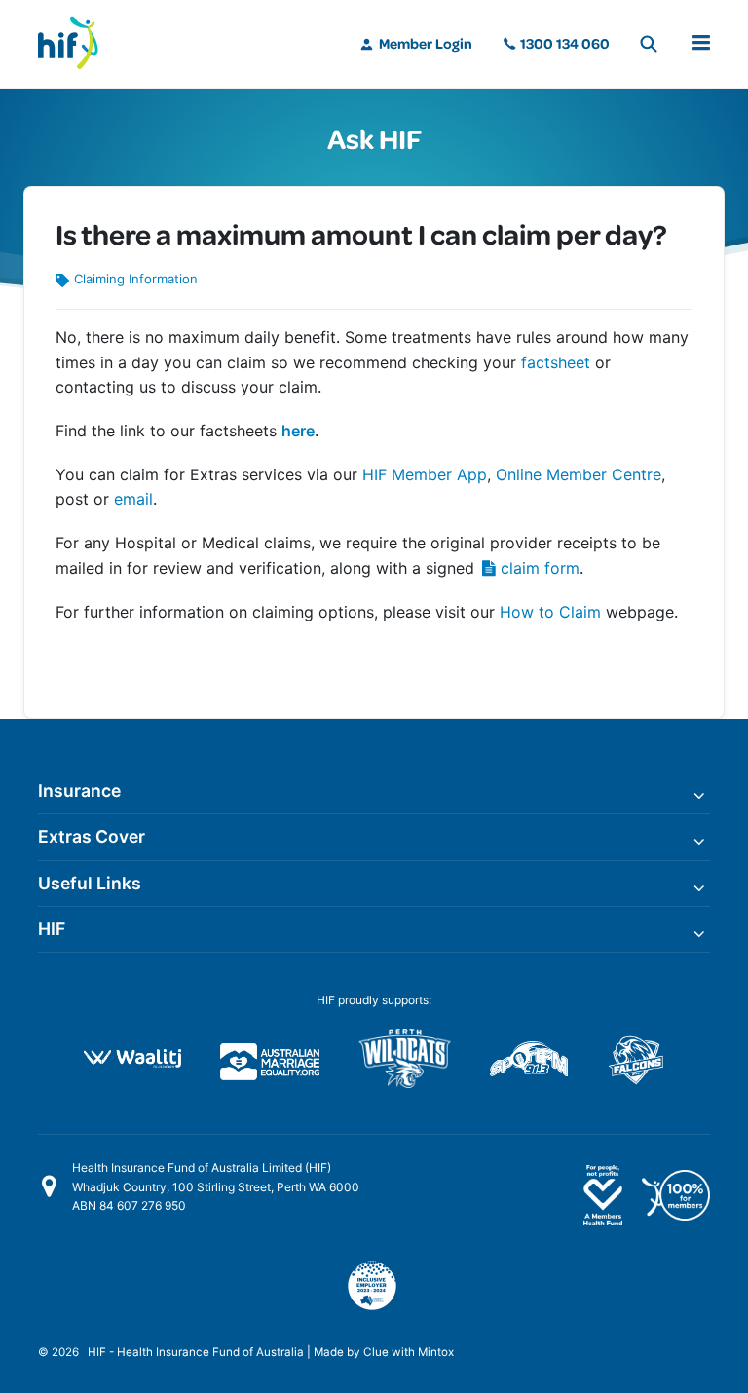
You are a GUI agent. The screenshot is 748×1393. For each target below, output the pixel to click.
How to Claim (550, 611)
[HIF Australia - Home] (77, 44)
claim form (540, 568)
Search (648, 44)
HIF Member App (424, 474)
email (133, 498)
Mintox (436, 1352)
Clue (376, 1352)
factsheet (558, 362)
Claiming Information (136, 278)
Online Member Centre (578, 474)
